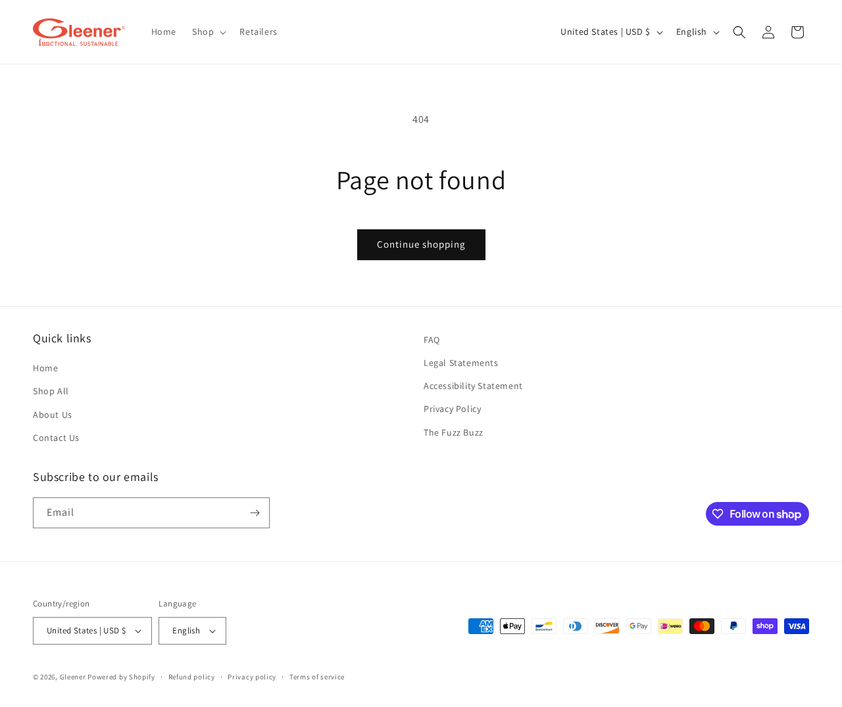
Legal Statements (461, 363)
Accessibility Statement (473, 386)
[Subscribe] (254, 512)
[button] (208, 31)
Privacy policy (252, 676)
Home (45, 368)
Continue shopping (421, 244)
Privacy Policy (452, 409)
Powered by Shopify (121, 676)
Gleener (73, 676)
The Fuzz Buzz (453, 432)
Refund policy (191, 676)
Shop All (51, 391)
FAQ (432, 340)
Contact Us (56, 438)
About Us (52, 415)
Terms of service (317, 676)
